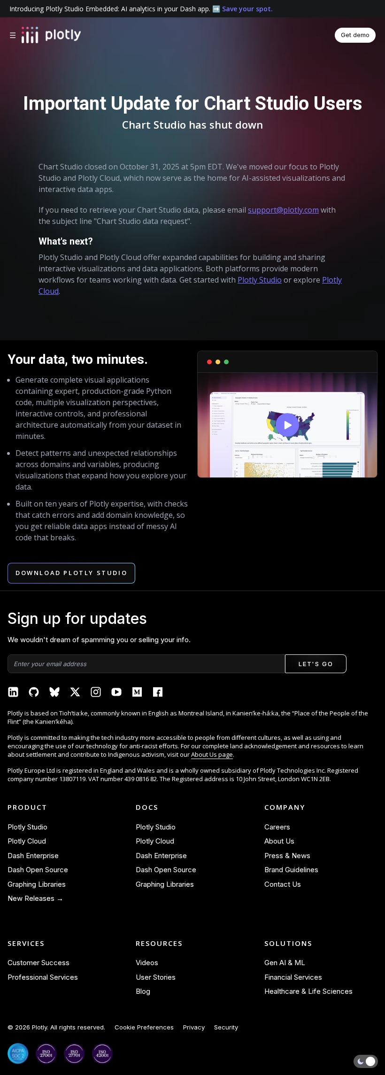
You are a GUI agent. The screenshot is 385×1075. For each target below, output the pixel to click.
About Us (279, 841)
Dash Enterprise (33, 855)
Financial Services (293, 977)
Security (226, 1027)
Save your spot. (247, 8)
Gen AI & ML (284, 962)
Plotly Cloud (27, 841)
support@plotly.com (283, 210)
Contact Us (282, 884)
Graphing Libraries (37, 884)
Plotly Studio (260, 280)
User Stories (156, 977)
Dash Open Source (38, 869)
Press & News (287, 855)
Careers (277, 826)
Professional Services (43, 977)
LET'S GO (316, 664)
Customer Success (38, 962)
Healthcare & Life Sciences (308, 991)
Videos (147, 962)
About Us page (212, 754)
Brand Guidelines (291, 869)
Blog (143, 991)
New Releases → (35, 898)
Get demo (355, 34)
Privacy (194, 1027)
